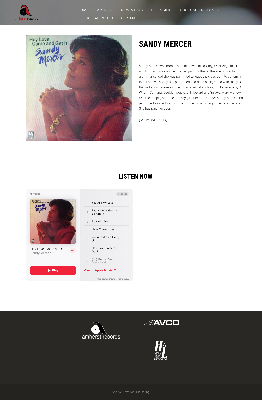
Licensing (161, 10)
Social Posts (99, 18)
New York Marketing (135, 392)
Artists (105, 10)
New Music (132, 10)
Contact (130, 18)
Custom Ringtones (199, 10)
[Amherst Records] (26, 12)
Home (83, 10)
